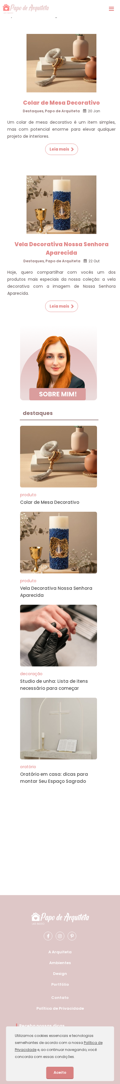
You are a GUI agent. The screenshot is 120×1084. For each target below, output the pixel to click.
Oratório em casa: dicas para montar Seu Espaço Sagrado (54, 777)
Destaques (33, 110)
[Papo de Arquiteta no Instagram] (60, 936)
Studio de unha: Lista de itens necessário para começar (54, 684)
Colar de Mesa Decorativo (61, 103)
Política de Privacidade (60, 1008)
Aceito (60, 1072)
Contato (60, 997)
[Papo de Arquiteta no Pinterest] (72, 936)
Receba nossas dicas (42, 1026)
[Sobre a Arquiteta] (58, 362)
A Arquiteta (60, 952)
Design (60, 973)
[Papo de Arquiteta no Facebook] (48, 936)
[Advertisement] (58, 827)
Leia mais (59, 149)
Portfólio (60, 984)
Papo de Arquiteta (62, 110)
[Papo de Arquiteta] (25, 8)
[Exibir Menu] (111, 8)
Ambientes (60, 963)
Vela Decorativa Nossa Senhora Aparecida (62, 248)
